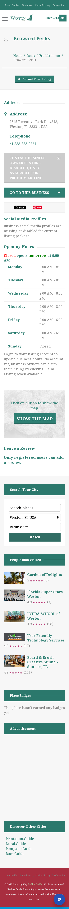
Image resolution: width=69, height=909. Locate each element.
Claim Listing (42, 5)
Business (27, 5)
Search (15, 508)
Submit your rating (37, 79)
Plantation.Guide (20, 838)
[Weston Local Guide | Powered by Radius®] (21, 18)
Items (31, 56)
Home (17, 56)
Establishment (49, 56)
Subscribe (58, 5)
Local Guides (12, 5)
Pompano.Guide (19, 848)
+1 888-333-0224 (23, 143)
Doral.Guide (16, 843)
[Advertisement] (34, 772)
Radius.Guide (35, 884)
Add (63, 18)
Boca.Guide (15, 853)
